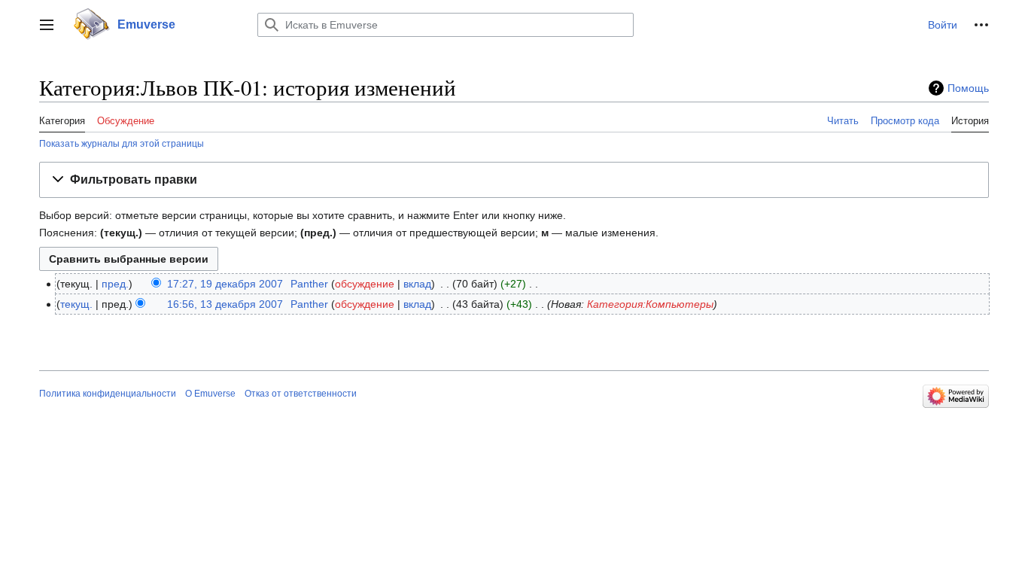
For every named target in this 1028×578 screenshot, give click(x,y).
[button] (47, 25)
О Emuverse (210, 393)
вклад (417, 284)
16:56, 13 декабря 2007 (225, 304)
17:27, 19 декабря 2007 (225, 284)
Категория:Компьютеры (650, 304)
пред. (115, 284)
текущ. (76, 304)
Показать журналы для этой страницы (121, 143)
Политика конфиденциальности (107, 393)
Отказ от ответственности (301, 393)
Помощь (968, 88)
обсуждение (364, 284)
